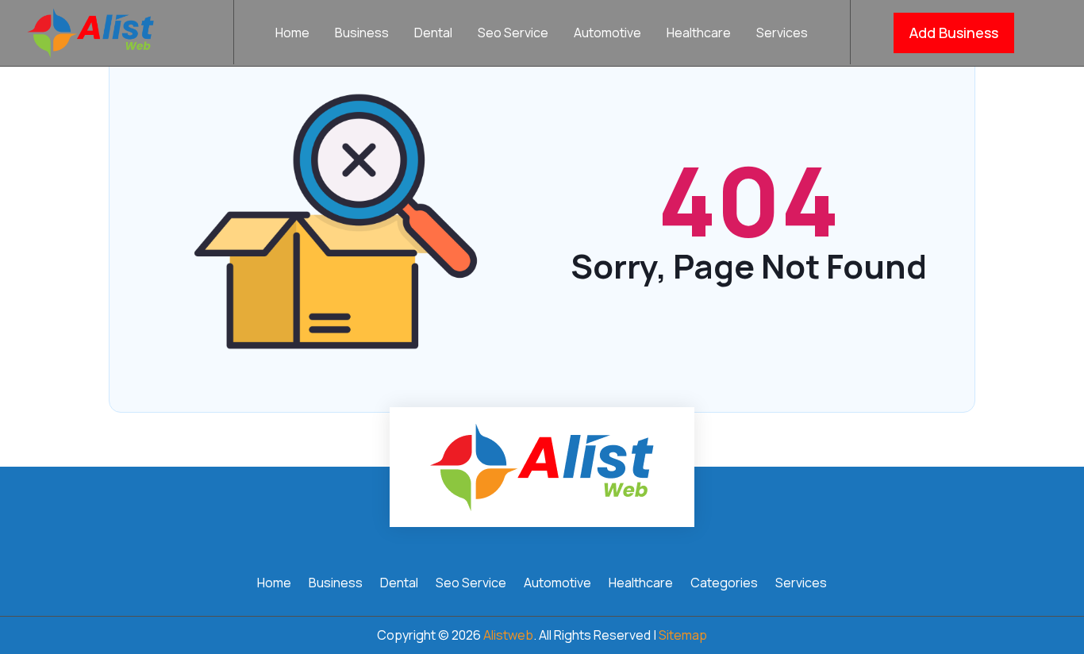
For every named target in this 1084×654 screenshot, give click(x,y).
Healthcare (699, 34)
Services (782, 34)
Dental (433, 34)
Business (362, 34)
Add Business (953, 32)
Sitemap (683, 635)
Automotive (607, 34)
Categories (724, 584)
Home (292, 34)
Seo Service (513, 34)
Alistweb (508, 635)
